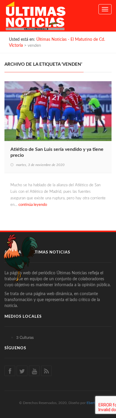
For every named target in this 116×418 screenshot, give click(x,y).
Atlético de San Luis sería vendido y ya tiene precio (57, 152)
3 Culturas (25, 337)
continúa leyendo (32, 205)
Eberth (92, 403)
